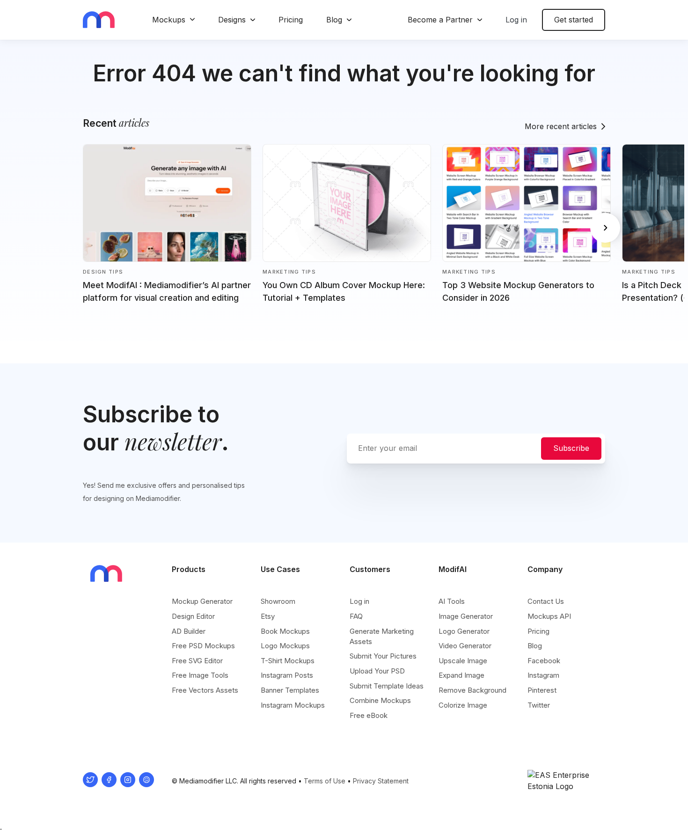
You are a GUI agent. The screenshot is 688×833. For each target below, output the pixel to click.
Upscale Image (463, 660)
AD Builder (188, 631)
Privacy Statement (381, 781)
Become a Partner (440, 19)
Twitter (538, 705)
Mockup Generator (202, 601)
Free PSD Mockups (203, 645)
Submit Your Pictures (383, 656)
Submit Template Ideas (387, 685)
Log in (516, 19)
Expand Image (461, 675)
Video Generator (465, 645)
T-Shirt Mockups (288, 660)
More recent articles (561, 126)
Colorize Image (463, 705)
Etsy (268, 616)
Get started (573, 19)
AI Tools (452, 601)
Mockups (168, 19)
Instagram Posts (287, 675)
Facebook (543, 660)
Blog (334, 19)
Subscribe (571, 448)
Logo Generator (464, 631)
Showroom (278, 601)
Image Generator (466, 616)
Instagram (543, 675)
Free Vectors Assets (205, 690)
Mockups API (549, 616)
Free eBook (369, 715)
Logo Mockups (285, 645)
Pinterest (541, 690)
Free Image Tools (200, 675)
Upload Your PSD (377, 670)
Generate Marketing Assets (382, 636)
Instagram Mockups (293, 705)
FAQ (356, 616)
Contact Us (545, 601)
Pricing (290, 19)
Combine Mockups (380, 700)
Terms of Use (324, 781)
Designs (232, 19)
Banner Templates (290, 690)
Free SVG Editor (197, 660)
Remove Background (472, 690)
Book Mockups (285, 631)
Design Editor (193, 616)
